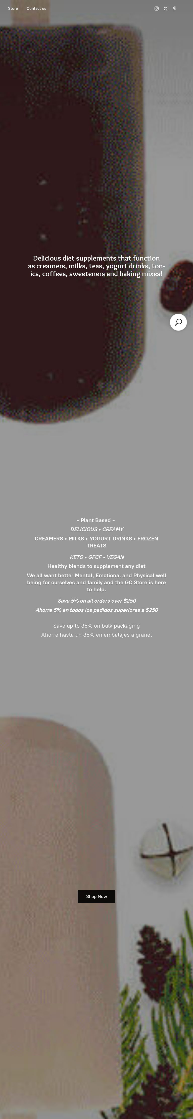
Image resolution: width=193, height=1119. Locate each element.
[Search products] (178, 322)
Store (13, 8)
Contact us (36, 8)
